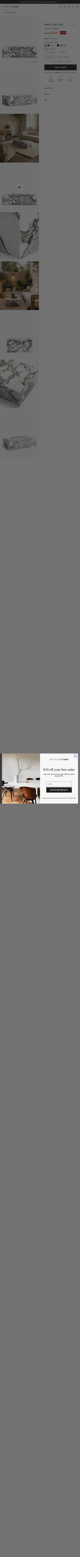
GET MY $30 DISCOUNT (59, 790)
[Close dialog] (75, 756)
